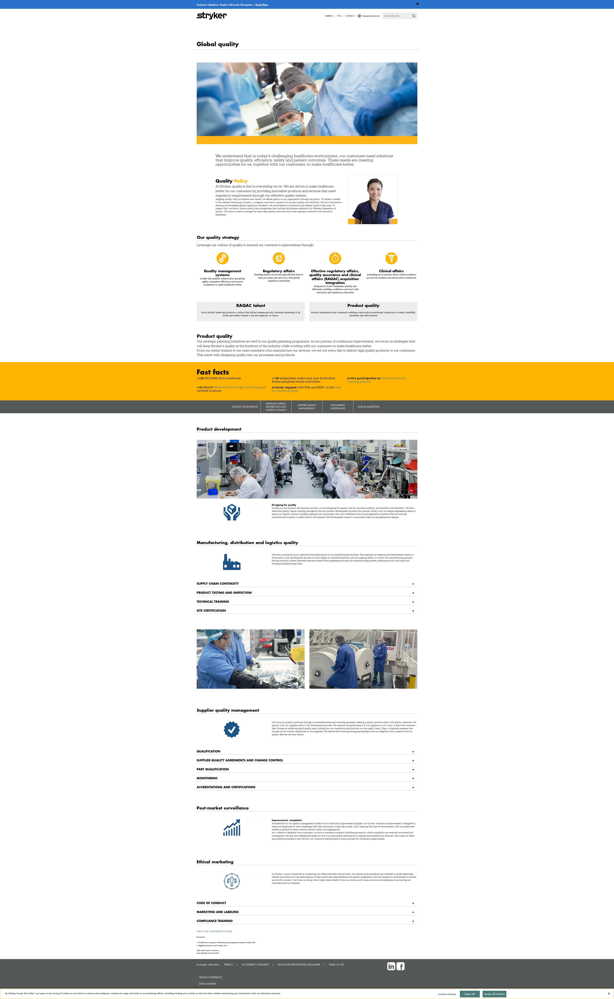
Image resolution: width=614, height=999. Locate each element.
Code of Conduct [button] (211, 903)
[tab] (307, 583)
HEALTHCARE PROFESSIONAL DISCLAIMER (298, 964)
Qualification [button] (208, 751)
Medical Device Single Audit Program (240, 387)
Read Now (262, 4)
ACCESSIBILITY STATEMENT (255, 964)
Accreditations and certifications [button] (226, 787)
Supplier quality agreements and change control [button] (240, 760)
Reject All (470, 994)
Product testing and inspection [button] (224, 593)
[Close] (608, 993)
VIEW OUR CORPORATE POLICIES (214, 931)
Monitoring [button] (207, 778)
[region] (307, 994)
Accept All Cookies (494, 994)
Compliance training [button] (215, 921)
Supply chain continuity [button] (218, 583)
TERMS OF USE (336, 964)
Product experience (210, 977)
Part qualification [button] (213, 769)
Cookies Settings (447, 994)
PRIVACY (228, 964)
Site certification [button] (211, 610)
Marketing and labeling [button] (218, 912)
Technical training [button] (213, 602)
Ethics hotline (207, 983)
